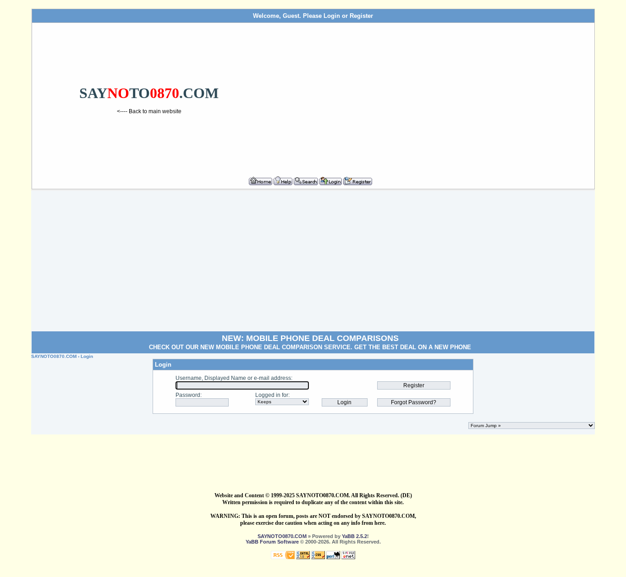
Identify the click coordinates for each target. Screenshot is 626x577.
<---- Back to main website (149, 111)
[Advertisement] (428, 96)
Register (361, 15)
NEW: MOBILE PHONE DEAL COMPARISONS (310, 338)
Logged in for (271, 395)
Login (332, 15)
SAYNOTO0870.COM (54, 356)
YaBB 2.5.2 (354, 536)
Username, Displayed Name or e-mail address (233, 378)
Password (188, 395)
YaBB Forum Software (272, 541)
